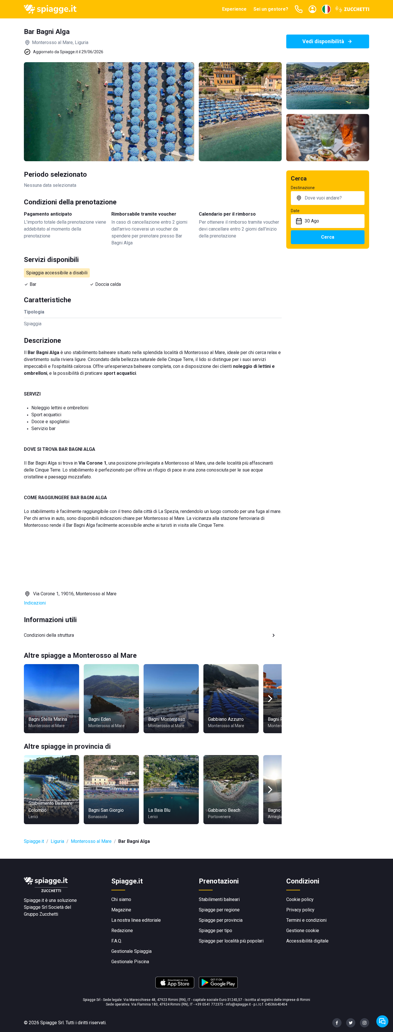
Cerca (327, 237)
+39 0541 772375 (209, 1004)
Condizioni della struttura (49, 635)
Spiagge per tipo (215, 930)
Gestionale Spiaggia (131, 951)
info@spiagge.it (238, 1004)
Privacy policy (300, 910)
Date (295, 210)
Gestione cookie (302, 930)
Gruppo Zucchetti (41, 914)
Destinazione (303, 187)
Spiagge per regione (219, 910)
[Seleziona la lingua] (326, 9)
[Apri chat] (382, 1021)
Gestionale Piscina (130, 961)
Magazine (121, 910)
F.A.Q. (116, 941)
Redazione (122, 930)
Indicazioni (35, 603)
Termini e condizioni (306, 920)
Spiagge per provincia (221, 920)
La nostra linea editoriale (136, 920)
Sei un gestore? (270, 9)
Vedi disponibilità (323, 41)
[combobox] (328, 198)
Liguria (57, 841)
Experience (234, 9)
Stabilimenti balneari (219, 899)
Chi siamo (121, 899)
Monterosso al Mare (91, 841)
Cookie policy (300, 899)
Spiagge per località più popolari (231, 941)
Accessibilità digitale (307, 941)
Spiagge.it (34, 841)
